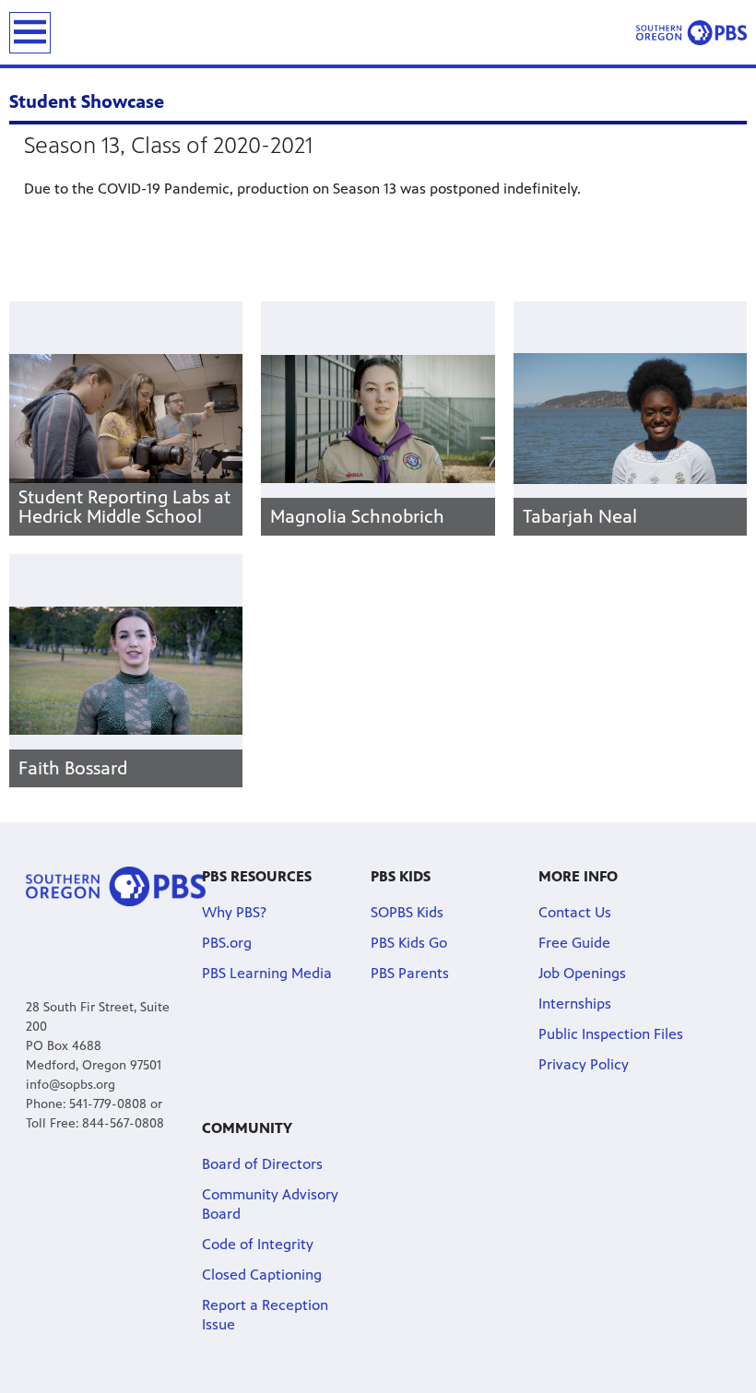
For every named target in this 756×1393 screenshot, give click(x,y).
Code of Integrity (257, 1244)
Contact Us (574, 912)
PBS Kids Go (409, 942)
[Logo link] (116, 885)
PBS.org (227, 942)
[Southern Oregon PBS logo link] (691, 32)
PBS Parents (410, 973)
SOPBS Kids (407, 912)
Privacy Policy (583, 1064)
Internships (574, 1003)
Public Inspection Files (610, 1034)
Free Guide (574, 942)
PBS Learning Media (267, 973)
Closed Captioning (262, 1274)
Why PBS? (234, 912)
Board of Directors (262, 1164)
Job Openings (582, 973)
